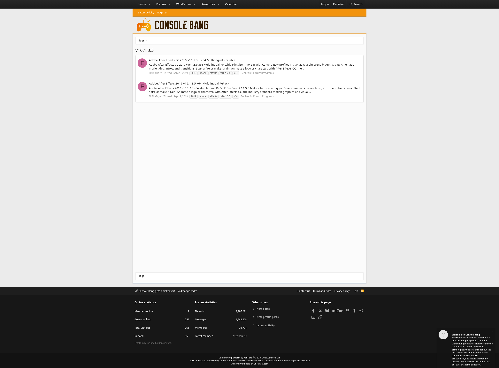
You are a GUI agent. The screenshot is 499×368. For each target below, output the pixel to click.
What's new (183, 4)
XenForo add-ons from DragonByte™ (238, 360)
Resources (208, 4)
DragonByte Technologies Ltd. (285, 360)
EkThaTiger (155, 73)
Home (142, 4)
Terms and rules (322, 291)
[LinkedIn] (333, 310)
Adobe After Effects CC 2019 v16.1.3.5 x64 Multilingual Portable (192, 60)
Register (162, 12)
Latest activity (146, 12)
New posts (263, 309)
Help (355, 291)
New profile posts (268, 317)
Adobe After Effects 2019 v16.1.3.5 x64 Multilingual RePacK (189, 83)
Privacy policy (342, 291)
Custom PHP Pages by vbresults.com (249, 363)
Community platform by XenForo (249, 357)
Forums (161, 4)
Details (305, 360)
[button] (149, 4)
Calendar (231, 4)
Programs (268, 73)
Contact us (303, 291)
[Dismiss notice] (491, 332)
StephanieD (240, 336)
